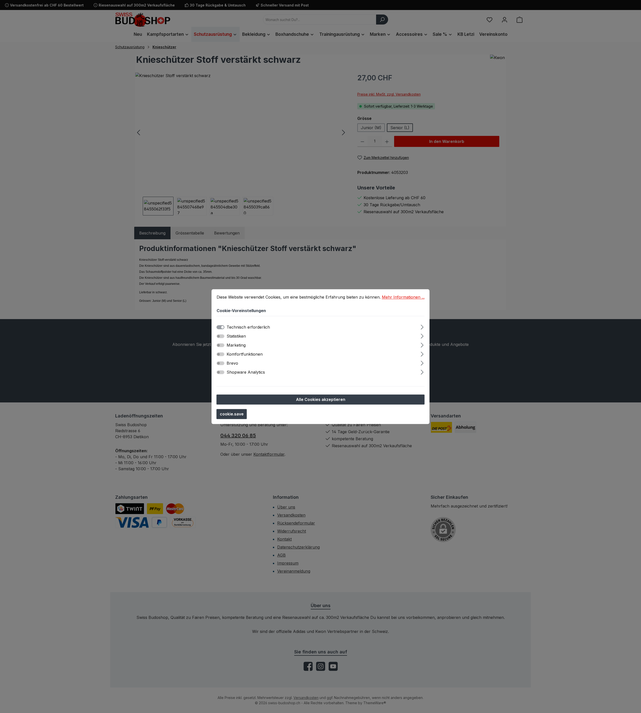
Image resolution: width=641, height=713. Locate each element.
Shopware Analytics (246, 372)
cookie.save (232, 413)
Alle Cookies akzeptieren (320, 399)
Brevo (232, 363)
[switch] (221, 336)
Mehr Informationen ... (403, 297)
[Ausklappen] (422, 326)
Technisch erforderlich (248, 327)
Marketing (236, 345)
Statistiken (236, 336)
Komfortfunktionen (245, 354)
